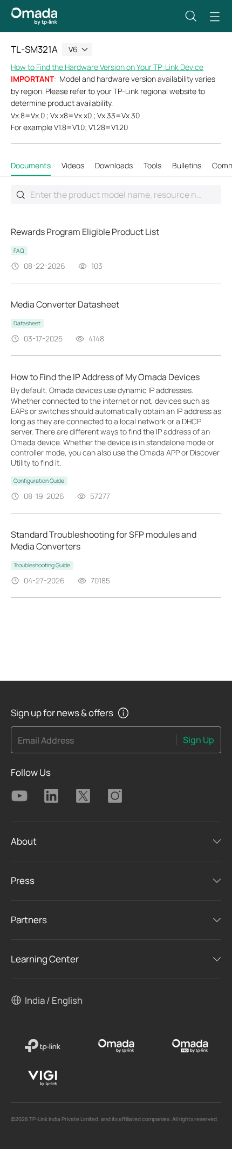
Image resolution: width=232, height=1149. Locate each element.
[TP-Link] (42, 1045)
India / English (54, 1000)
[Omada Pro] (189, 1045)
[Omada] (116, 1045)
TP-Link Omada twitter (83, 795)
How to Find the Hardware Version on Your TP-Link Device (107, 67)
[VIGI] (42, 1078)
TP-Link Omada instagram (115, 795)
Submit (20, 194)
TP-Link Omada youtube (19, 795)
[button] (191, 16)
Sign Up (198, 740)
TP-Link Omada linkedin (51, 795)
